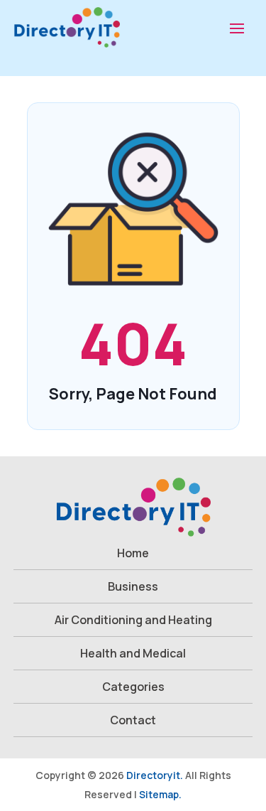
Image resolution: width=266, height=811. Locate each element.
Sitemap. (160, 794)
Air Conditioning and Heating (133, 620)
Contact (133, 720)
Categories (133, 686)
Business (133, 586)
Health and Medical (133, 653)
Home (133, 553)
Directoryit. (154, 775)
